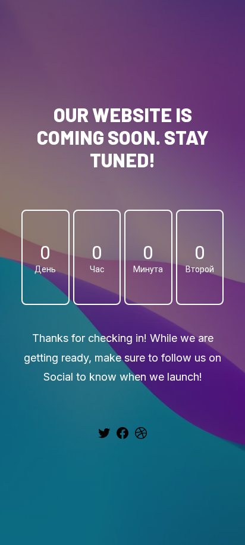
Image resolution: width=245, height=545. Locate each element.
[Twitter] (104, 437)
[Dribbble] (141, 437)
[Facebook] (122, 437)
